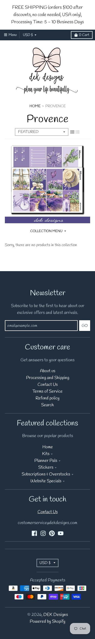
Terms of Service (47, 391)
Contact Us (48, 385)
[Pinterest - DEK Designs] (52, 533)
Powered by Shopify (47, 621)
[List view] (77, 132)
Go (85, 325)
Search (47, 405)
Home (34, 106)
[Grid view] (72, 132)
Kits (45, 454)
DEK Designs (55, 615)
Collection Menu (46, 231)
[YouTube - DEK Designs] (61, 533)
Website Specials (45, 481)
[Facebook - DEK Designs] (34, 533)
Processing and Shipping (47, 378)
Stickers (45, 467)
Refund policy (47, 398)
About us (47, 371)
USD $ (28, 35)
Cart (84, 35)
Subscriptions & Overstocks (46, 474)
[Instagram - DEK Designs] (43, 533)
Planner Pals (45, 461)
